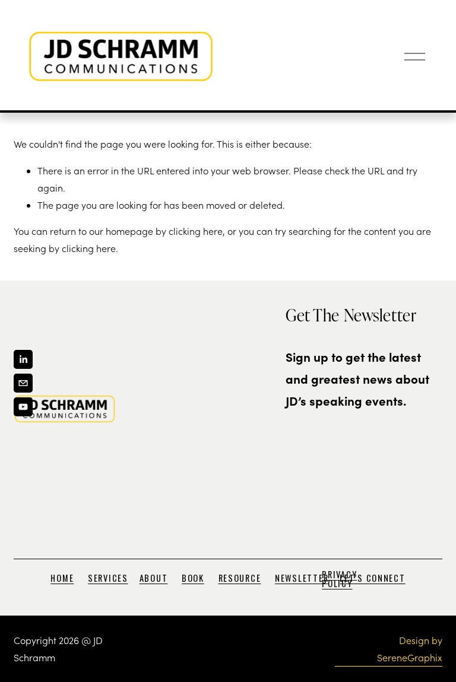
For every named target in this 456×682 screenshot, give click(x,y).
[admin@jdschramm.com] (23, 383)
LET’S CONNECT (372, 578)
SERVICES (108, 578)
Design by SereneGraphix (409, 649)
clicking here (196, 231)
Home (62, 578)
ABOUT (154, 578)
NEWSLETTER (301, 578)
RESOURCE (239, 578)
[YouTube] (23, 406)
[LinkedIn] (23, 359)
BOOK (193, 578)
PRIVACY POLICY (339, 579)
